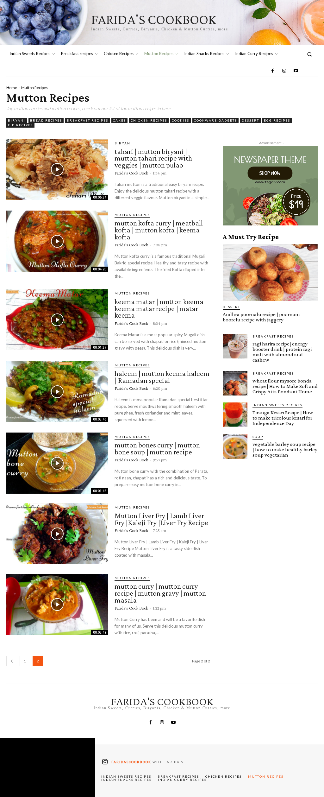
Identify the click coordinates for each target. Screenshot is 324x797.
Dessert (250, 120)
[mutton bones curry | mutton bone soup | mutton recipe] (57, 463)
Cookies (180, 120)
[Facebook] (272, 71)
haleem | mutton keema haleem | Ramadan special (162, 376)
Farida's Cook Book (131, 172)
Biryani (16, 120)
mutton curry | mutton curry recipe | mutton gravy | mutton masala (160, 593)
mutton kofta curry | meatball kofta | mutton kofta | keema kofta (159, 229)
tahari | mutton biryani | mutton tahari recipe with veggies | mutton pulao (153, 158)
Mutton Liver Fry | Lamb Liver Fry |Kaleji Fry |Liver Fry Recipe (161, 519)
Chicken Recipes (149, 120)
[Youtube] (295, 71)
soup (257, 437)
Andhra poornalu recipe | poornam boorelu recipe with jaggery (261, 317)
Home (11, 87)
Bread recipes (46, 120)
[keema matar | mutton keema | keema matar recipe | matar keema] (57, 319)
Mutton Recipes (132, 215)
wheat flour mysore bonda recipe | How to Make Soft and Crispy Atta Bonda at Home (285, 386)
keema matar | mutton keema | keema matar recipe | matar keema (161, 308)
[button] (310, 54)
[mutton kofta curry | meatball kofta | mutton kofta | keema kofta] (57, 241)
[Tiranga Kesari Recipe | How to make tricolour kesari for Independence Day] (235, 414)
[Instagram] (284, 71)
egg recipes (277, 120)
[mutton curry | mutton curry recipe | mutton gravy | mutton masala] (57, 604)
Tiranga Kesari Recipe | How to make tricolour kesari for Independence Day (282, 417)
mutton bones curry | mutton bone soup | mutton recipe (157, 448)
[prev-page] (11, 661)
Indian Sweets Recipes (277, 405)
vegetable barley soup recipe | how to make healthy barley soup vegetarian (284, 449)
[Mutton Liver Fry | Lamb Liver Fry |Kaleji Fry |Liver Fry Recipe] (57, 533)
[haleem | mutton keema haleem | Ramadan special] (57, 391)
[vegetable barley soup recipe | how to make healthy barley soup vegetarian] (235, 446)
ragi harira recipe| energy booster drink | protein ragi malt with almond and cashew (282, 352)
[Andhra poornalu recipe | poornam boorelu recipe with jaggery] (270, 272)
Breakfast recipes (87, 120)
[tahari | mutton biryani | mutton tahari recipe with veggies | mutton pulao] (57, 169)
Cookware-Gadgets (215, 120)
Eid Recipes (20, 125)
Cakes (119, 120)
